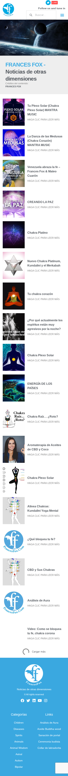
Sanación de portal (49, 735)
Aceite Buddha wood (49, 729)
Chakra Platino (37, 232)
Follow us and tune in (51, 8)
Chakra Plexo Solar (40, 355)
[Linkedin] (34, 701)
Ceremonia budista (49, 741)
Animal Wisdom (19, 748)
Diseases (19, 729)
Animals (18, 741)
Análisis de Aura (38, 600)
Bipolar (19, 767)
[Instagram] (46, 701)
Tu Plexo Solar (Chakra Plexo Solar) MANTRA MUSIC (43, 110)
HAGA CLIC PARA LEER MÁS (43, 119)
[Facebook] (22, 701)
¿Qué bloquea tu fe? (41, 539)
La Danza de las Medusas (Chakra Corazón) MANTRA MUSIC (44, 141)
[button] (62, 15)
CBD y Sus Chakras (41, 569)
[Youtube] (40, 701)
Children (19, 722)
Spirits (18, 735)
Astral (19, 754)
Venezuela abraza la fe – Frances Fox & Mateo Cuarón (43, 171)
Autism (19, 760)
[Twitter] (28, 701)
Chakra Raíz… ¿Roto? (42, 416)
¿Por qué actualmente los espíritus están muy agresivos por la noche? (45, 324)
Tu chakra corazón (40, 294)
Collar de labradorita (49, 748)
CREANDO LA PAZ (40, 202)
